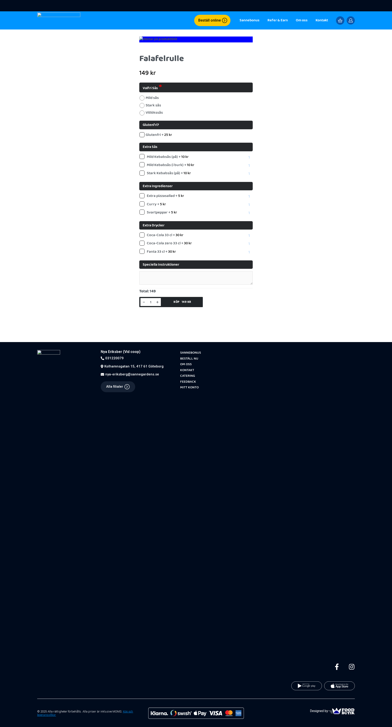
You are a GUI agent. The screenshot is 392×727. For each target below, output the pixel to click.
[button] (212, 20)
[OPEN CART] (340, 20)
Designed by (319, 711)
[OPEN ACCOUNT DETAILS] (350, 20)
